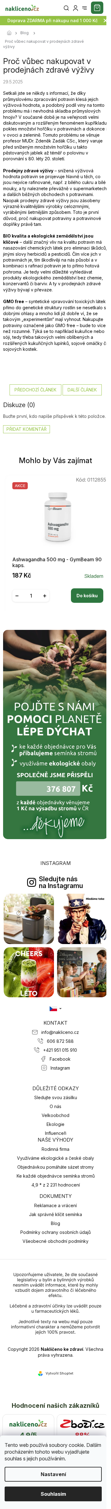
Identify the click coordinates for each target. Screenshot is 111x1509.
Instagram (60, 1068)
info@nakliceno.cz (60, 1032)
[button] (57, 591)
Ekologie (55, 1124)
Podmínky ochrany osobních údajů (55, 1232)
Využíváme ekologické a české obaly (55, 1158)
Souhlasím (53, 1494)
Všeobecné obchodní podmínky (55, 1241)
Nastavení (53, 1474)
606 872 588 (60, 1041)
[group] (55, 542)
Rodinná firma (55, 1149)
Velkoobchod (55, 1115)
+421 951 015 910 (60, 1050)
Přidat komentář (26, 429)
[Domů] (10, 33)
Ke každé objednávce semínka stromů (56, 1176)
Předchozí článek (35, 389)
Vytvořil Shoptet (59, 1373)
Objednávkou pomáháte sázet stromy (55, 1167)
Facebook (60, 1059)
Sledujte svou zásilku (55, 1097)
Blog (55, 1223)
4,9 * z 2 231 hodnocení (55, 1184)
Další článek (82, 389)
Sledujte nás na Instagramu (61, 882)
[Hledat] (66, 8)
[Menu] (84, 8)
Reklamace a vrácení (55, 1205)
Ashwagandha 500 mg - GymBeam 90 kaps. (57, 562)
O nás (55, 1106)
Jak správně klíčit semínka (55, 1214)
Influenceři (55, 1133)
